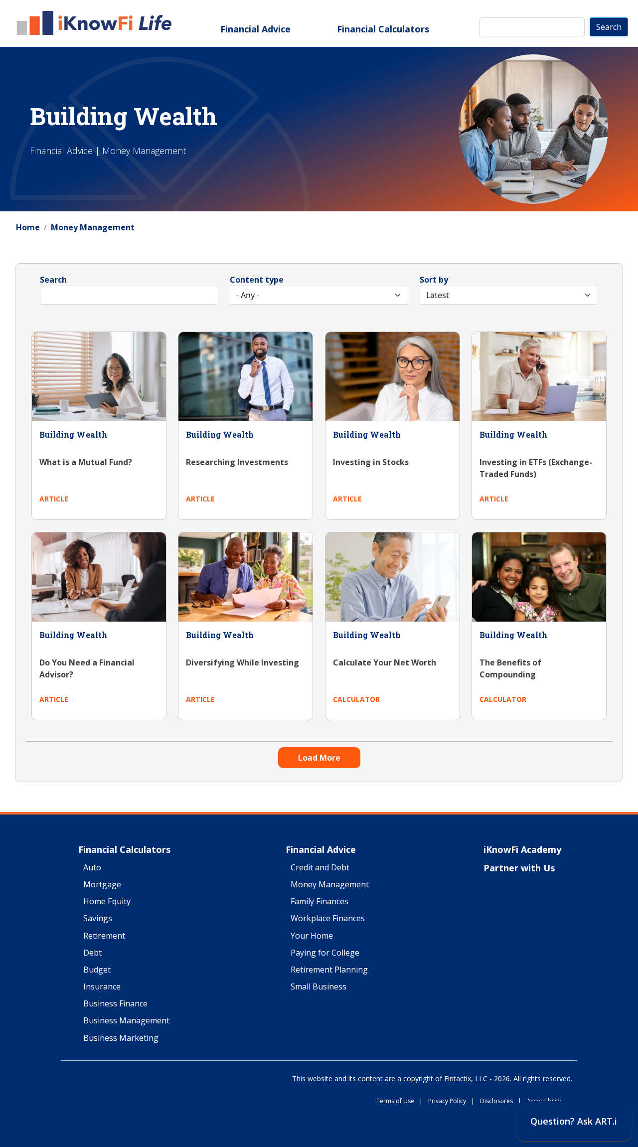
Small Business (318, 987)
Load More (319, 757)
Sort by (434, 279)
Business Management (126, 1021)
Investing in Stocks (371, 462)
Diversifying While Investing (242, 662)
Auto (92, 868)
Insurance (102, 987)
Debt (92, 953)
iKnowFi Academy (522, 849)
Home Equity (107, 902)
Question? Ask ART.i (573, 1121)
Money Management (93, 227)
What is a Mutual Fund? (85, 462)
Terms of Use (399, 1101)
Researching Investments (237, 462)
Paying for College (325, 953)
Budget (97, 970)
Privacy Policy (451, 1101)
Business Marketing (121, 1038)
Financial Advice (255, 29)
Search (609, 26)
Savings (97, 919)
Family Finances (319, 902)
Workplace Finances (328, 919)
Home (28, 227)
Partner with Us (519, 868)
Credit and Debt (320, 868)
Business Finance (115, 1004)
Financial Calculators (383, 29)
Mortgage (102, 885)
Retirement (104, 936)
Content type (257, 279)
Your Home (312, 936)
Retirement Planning (329, 970)
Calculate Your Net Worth (384, 662)
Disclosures (500, 1101)
